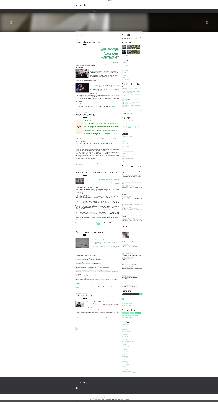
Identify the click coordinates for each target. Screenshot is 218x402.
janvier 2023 (124, 67)
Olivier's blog (124, 361)
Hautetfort (111, 396)
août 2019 (124, 77)
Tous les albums (125, 55)
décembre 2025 (125, 64)
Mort (133, 315)
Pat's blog (124, 367)
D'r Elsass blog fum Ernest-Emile (131, 103)
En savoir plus (124, 401)
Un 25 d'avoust (125, 99)
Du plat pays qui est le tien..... (91, 232)
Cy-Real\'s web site (126, 331)
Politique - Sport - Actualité (127, 158)
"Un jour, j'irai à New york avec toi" (129, 249)
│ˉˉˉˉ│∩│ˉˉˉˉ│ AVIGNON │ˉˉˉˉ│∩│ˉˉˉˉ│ (131, 100)
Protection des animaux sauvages (129, 337)
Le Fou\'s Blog (125, 324)
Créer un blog (107, 396)
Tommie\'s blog (125, 336)
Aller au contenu (4, 2)
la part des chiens (91, 224)
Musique (93, 106)
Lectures (93, 163)
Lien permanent (80, 106)
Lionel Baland (125, 106)
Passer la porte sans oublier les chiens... (97, 172)
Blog (92, 286)
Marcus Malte (113, 189)
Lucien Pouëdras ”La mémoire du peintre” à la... (132, 110)
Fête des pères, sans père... (127, 272)
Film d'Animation (125, 146)
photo (130, 317)
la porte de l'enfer (109, 222)
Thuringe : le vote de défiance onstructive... (131, 105)
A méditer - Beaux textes (127, 136)
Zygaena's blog (125, 356)
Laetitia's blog (125, 357)
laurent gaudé (102, 106)
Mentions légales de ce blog (101, 399)
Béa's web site (125, 351)
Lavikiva (123, 214)
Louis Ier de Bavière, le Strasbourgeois (130, 102)
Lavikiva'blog (124, 344)
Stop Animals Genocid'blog (127, 347)
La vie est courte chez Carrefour (128, 245)
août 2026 (124, 62)
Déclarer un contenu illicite (93, 399)
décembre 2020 (125, 70)
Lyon (129, 315)
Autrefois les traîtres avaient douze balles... (131, 108)
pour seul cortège (103, 163)
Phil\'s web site (125, 328)
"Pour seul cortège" (86, 114)
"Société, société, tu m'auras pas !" (133, 170)
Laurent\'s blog (125, 339)
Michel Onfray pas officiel (127, 369)
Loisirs (123, 149)
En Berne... (124, 254)
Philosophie (124, 156)
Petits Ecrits (124, 154)
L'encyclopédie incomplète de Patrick (129, 372)
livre (107, 328)
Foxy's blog (124, 352)
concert (131, 313)
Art (122, 138)
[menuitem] (79, 11)
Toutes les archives (125, 79)
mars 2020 (124, 75)
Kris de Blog (81, 4)
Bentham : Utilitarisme (126, 94)
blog (128, 399)
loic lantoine (108, 106)
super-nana (104, 286)
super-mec (99, 286)
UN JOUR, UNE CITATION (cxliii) (128, 88)
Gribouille (124, 315)
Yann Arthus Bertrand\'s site (128, 341)
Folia (129, 192)
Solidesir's (124, 359)
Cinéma (123, 141)
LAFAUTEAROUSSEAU (128, 92)
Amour (127, 313)
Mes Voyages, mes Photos (127, 151)
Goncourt (110, 328)
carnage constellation (83, 224)
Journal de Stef (129, 113)
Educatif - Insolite (125, 145)
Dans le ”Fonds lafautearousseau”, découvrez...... (132, 91)
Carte (124, 226)
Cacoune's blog (125, 354)
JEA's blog (124, 366)
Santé (123, 159)
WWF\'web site (125, 334)
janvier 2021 (124, 69)
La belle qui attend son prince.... (131, 203)
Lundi (123, 113)
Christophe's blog (125, 362)
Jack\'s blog (124, 326)
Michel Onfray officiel (126, 371)
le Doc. (123, 170)
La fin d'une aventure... (126, 258)
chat (137, 315)
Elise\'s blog (124, 333)
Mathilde (123, 197)
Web (123, 161)
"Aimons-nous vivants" (126, 285)
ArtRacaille (125, 111)
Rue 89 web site (125, 349)
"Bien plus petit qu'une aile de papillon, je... (131, 276)
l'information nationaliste (127, 109)
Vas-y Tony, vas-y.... (130, 186)
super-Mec (115, 328)
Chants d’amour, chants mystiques (129, 97)
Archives (86, 11)
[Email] (123, 299)
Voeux (123, 263)
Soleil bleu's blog (125, 364)
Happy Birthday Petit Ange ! (127, 281)
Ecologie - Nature (125, 143)
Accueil (79, 11)
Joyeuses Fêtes (125, 267)
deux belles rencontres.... (89, 42)
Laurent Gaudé (106, 202)
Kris (122, 203)
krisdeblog (124, 192)
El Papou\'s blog (125, 346)
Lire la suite (134, 38)
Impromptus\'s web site (127, 329)
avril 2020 (124, 74)
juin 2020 (124, 72)
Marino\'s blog (125, 342)
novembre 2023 (125, 65)
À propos (94, 11)
